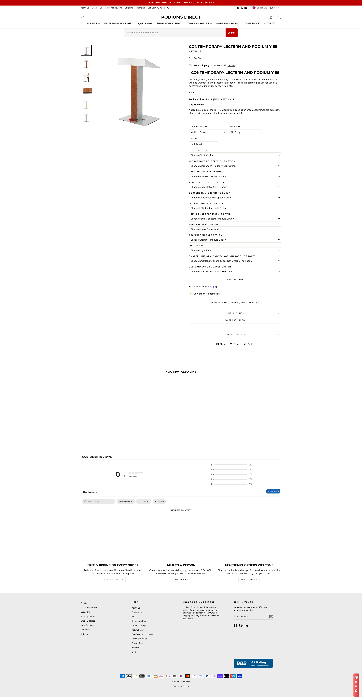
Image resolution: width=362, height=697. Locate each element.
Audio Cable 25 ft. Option (206, 182)
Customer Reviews (113, 8)
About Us (85, 8)
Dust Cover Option (201, 127)
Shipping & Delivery (141, 621)
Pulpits (92, 23)
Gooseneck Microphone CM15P (209, 193)
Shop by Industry (169, 23)
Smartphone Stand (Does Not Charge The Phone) (222, 256)
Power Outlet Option (203, 224)
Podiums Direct (181, 17)
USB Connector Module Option (210, 267)
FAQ (133, 616)
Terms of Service (139, 638)
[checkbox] (159, 501)
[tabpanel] (181, 520)
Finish (193, 139)
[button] (231, 464)
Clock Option (198, 150)
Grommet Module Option (205, 235)
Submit (231, 32)
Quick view (104, 425)
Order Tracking (139, 625)
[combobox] (175, 32)
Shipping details (113, 580)
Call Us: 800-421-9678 (158, 8)
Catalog (269, 23)
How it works (249, 580)
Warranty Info (235, 320)
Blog (134, 652)
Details (231, 65)
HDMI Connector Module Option (211, 214)
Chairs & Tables (199, 23)
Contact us (181, 580)
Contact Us (97, 8)
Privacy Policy (138, 643)
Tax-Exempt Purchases (142, 634)
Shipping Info (235, 313)
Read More (188, 618)
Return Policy (138, 630)
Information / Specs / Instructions (235, 302)
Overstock (252, 23)
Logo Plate (196, 245)
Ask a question (235, 334)
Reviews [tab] (90, 492)
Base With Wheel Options (206, 172)
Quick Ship (145, 23)
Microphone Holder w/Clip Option (212, 161)
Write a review (273, 491)
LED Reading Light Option (206, 203)
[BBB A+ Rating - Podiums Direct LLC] (253, 663)
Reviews (135, 647)
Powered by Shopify (181, 686)
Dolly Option (238, 127)
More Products (227, 23)
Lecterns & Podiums (118, 23)
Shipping (129, 8)
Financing (140, 8)
